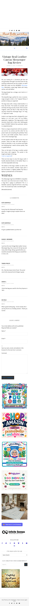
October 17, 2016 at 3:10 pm (8, 283)
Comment (4, 353)
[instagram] (14, 30)
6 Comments (19, 65)
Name (4, 331)
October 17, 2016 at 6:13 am (8, 301)
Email (3, 338)
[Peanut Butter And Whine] (14, 39)
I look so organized (7, 156)
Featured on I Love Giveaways (13, 524)
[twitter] (12, 30)
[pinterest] (16, 30)
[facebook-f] (9, 30)
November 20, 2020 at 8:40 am (8, 204)
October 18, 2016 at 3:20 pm (8, 224)
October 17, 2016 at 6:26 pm (8, 241)
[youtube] (19, 30)
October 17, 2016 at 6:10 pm (8, 265)
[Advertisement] (14, 14)
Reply (3, 206)
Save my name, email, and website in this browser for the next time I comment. (13, 349)
